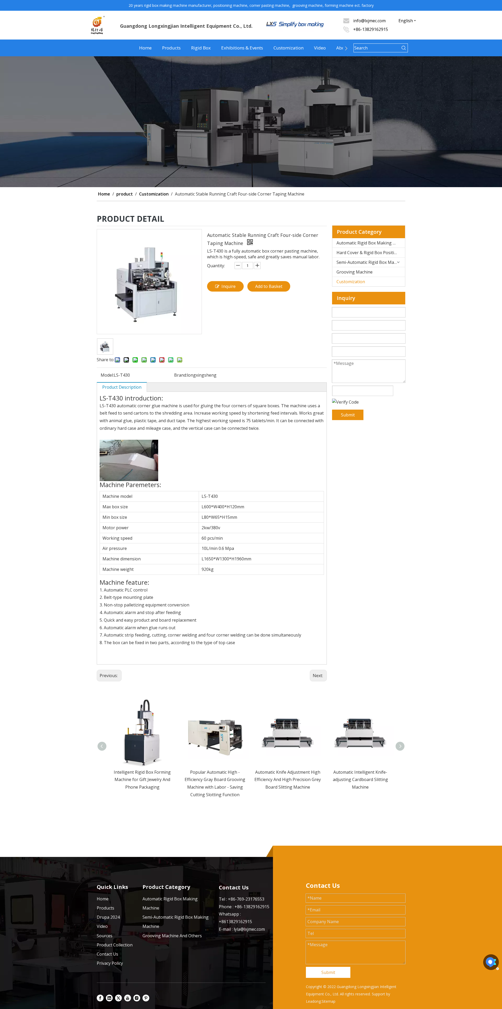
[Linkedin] (109, 997)
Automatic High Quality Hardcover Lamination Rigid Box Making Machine (360, 779)
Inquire (228, 286)
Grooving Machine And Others (172, 936)
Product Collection (115, 945)
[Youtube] (127, 997)
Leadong (313, 1001)
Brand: (180, 375)
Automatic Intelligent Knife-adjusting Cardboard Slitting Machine (287, 779)
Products (171, 48)
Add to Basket (268, 286)
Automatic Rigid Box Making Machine (370, 243)
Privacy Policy (110, 963)
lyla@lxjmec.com (249, 929)
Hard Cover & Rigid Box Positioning (370, 252)
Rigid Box (201, 48)
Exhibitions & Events (242, 48)
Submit (348, 415)
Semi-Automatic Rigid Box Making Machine (370, 262)
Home (145, 48)
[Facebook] (100, 997)
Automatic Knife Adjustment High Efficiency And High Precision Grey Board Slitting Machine (215, 779)
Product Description (121, 387)
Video (320, 48)
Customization (288, 48)
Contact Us (107, 954)
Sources (104, 936)
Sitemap (328, 1001)
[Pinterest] (145, 997)
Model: (107, 375)
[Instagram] (136, 997)
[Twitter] (118, 997)
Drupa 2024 (108, 917)
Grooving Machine (354, 272)
